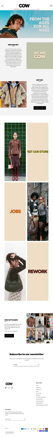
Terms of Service (40, 401)
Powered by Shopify (9, 433)
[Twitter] (5, 387)
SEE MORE (9, 335)
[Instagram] (12, 387)
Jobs (37, 391)
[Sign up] (24, 419)
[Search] (38, 9)
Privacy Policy (39, 399)
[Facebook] (9, 387)
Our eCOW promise (41, 397)
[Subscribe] (38, 364)
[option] (26, 24)
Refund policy (39, 403)
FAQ (37, 385)
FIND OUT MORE (40, 107)
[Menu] (2, 5)
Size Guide (38, 393)
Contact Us (38, 389)
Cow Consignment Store (42, 405)
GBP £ (6, 428)
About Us (38, 387)
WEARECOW (11, 432)
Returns (38, 395)
